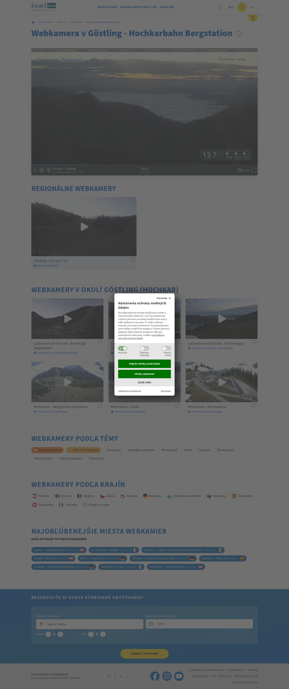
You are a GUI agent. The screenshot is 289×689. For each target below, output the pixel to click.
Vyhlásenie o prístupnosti (129, 390)
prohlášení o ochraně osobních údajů (141, 337)
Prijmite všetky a (144, 363)
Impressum (166, 390)
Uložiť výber (144, 382)
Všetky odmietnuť (145, 374)
